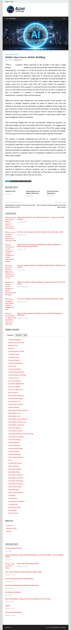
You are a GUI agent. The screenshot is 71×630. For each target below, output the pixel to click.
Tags (25, 335)
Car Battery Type (13, 357)
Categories (10, 335)
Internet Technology (14, 439)
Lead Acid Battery (13, 442)
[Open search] (64, 19)
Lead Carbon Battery (14, 445)
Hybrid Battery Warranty (16, 425)
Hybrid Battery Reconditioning (17, 419)
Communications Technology (17, 375)
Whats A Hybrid (13, 513)
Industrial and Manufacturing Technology (21, 433)
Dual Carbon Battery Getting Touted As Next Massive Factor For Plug (27, 599)
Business (11, 348)
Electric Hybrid (13, 392)
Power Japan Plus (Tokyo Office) (28, 563)
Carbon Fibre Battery (14, 369)
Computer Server (13, 378)
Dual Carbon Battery (14, 381)
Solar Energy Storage (14, 486)
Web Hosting (12, 510)
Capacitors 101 (10, 191)
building (13, 181)
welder (29, 181)
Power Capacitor (13, 466)
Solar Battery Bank (14, 472)
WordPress (56, 627)
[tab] (10, 335)
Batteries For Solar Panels (16, 342)
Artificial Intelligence (14, 339)
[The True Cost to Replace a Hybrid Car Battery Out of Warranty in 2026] (10, 232)
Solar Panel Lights (13, 489)
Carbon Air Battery (14, 360)
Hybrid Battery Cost (14, 413)
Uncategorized (12, 504)
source (23, 181)
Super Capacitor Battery (15, 492)
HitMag (63, 627)
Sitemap (8, 531)
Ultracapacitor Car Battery (16, 501)
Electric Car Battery (14, 386)
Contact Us (9, 525)
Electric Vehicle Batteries (16, 395)
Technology (11, 495)
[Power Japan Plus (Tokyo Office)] (10, 564)
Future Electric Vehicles (15, 404)
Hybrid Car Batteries (14, 428)
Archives (18, 335)
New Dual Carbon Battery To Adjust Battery (19, 578)
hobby (19, 181)
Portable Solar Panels (14, 463)
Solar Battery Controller (15, 478)
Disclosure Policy (11, 528)
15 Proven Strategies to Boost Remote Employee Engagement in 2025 (40, 299)
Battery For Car (13, 345)
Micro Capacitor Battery (11, 54)
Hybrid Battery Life (14, 416)
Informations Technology (16, 436)
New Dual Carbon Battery (13, 612)
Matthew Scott (18, 60)
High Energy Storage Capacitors (18, 410)
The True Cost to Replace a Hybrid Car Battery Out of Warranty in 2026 (40, 232)
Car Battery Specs (13, 354)
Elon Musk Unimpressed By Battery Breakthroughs (22, 585)
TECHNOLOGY (13, 498)
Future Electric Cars (14, 401)
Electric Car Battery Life (15, 389)
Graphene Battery (14, 407)
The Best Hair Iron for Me (13, 548)
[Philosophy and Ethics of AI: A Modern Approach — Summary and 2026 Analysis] (10, 217)
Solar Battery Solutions (15, 483)
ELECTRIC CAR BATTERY (16, 384)
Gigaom (7, 605)
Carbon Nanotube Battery (16, 372)
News (10, 460)
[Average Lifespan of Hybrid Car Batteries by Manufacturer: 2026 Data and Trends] (10, 265)
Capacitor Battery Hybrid (16, 351)
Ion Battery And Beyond (13, 592)
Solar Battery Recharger (15, 481)
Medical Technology (14, 454)
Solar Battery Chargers (15, 475)
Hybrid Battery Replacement (17, 422)
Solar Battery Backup (14, 469)
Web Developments (14, 507)
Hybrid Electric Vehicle (15, 431)
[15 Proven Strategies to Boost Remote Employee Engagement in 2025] (10, 299)
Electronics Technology (15, 398)
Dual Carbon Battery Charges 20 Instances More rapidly (23, 572)
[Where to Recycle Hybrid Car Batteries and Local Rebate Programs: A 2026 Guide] (10, 313)
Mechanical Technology (15, 448)
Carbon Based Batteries (15, 363)
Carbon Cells (12, 366)
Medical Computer (14, 451)
